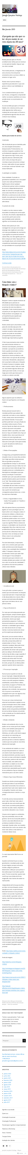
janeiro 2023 (7, 1074)
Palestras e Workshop (8, 1129)
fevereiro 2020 (8, 1080)
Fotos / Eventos (6, 1133)
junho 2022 (7, 1076)
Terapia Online (6, 1136)
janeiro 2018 (7, 1093)
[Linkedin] (6, 1146)
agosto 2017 (7, 1100)
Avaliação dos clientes (8, 1140)
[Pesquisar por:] (12, 1040)
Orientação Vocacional (8, 1117)
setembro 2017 (8, 1098)
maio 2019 (7, 1087)
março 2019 (7, 1089)
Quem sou (5, 1113)
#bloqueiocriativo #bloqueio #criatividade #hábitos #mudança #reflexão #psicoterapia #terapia (12, 1002)
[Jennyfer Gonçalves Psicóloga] (3, 1146)
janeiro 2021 (7, 1078)
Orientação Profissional (9, 1121)
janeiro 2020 (7, 1082)
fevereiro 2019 (8, 1091)
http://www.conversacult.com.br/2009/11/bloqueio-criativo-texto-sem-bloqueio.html (14, 979)
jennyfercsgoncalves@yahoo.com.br (12, 1061)
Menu (4, 20)
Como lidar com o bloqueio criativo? (9, 283)
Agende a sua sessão (8, 1109)
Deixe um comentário (13, 1004)
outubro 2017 (8, 1096)
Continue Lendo (7, 263)
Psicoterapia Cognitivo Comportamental (14, 1125)
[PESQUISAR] (24, 1040)
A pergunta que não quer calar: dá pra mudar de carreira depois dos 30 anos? (14, 39)
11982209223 (6, 1058)
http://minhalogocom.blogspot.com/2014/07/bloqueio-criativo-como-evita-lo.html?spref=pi (13, 971)
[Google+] (10, 1146)
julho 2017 (7, 1102)
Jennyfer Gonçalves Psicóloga (12, 15)
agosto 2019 (7, 1085)
